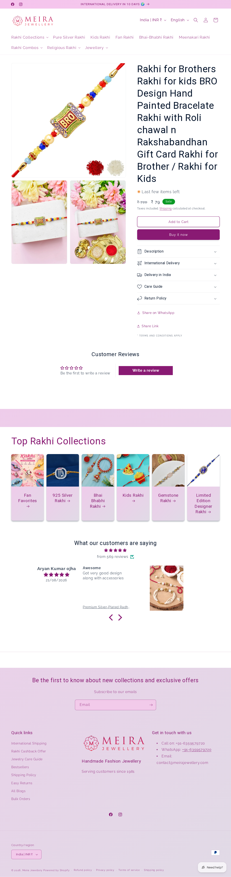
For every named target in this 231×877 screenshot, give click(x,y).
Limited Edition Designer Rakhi (203, 503)
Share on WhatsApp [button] (158, 313)
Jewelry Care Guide (27, 759)
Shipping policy (154, 870)
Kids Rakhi (132, 495)
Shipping (165, 208)
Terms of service (129, 870)
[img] (115, 550)
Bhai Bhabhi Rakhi (97, 501)
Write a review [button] (145, 370)
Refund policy (83, 870)
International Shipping (28, 743)
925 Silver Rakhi (63, 498)
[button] (29, 37)
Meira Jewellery (32, 870)
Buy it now (178, 235)
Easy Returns (21, 783)
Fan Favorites (27, 498)
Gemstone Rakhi (168, 498)
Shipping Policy (23, 775)
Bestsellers (20, 767)
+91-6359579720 (196, 749)
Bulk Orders (20, 799)
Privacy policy (105, 870)
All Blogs (18, 791)
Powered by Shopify (56, 870)
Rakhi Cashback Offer (28, 751)
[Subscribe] (151, 705)
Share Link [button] (150, 326)
